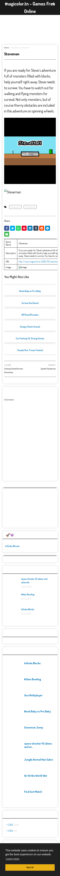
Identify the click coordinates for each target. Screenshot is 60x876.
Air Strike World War (35, 775)
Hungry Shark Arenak (30, 326)
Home (6, 47)
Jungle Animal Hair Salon (38, 759)
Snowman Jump (33, 727)
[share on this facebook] (6, 228)
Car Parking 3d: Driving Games (30, 338)
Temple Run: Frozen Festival (30, 350)
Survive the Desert (30, 303)
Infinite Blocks (12, 546)
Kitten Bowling (27, 594)
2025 (13, 824)
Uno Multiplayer (33, 695)
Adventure (15, 207)
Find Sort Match (33, 791)
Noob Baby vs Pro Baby (30, 291)
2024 (12, 830)
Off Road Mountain (30, 314)
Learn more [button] (12, 858)
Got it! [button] (30, 867)
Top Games (15, 47)
